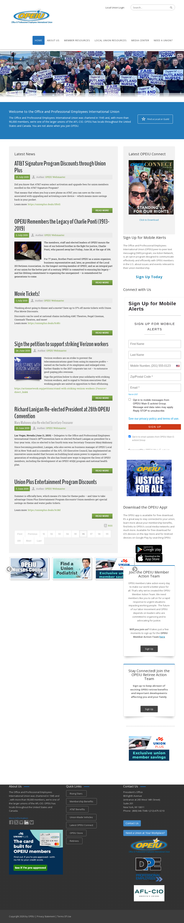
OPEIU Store (76, 833)
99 (107, 533)
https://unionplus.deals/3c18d (44, 510)
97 (91, 533)
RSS (110, 525)
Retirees (74, 840)
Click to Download (149, 219)
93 (59, 533)
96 (83, 533)
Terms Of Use (64, 916)
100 (19, 540)
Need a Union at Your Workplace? (145, 833)
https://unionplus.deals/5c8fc (44, 323)
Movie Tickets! (27, 294)
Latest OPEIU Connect (81, 825)
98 (99, 533)
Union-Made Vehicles (81, 817)
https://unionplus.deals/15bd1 (44, 204)
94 (67, 533)
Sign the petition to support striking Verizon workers (61, 344)
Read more (102, 210)
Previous (32, 533)
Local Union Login (114, 7)
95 (75, 533)
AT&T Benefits (77, 809)
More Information (18, 818)
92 (51, 533)
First (19, 533)
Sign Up (149, 648)
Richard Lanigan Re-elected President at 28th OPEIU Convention (62, 413)
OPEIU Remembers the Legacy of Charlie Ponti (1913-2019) (61, 225)
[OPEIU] (31, 15)
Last (39, 540)
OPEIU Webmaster (55, 177)
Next (28, 540)
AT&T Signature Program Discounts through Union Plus (60, 167)
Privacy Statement (46, 916)
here (162, 636)
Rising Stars (76, 793)
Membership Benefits (81, 801)
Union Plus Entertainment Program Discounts (55, 482)
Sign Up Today (149, 276)
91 (44, 533)
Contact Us (132, 823)
